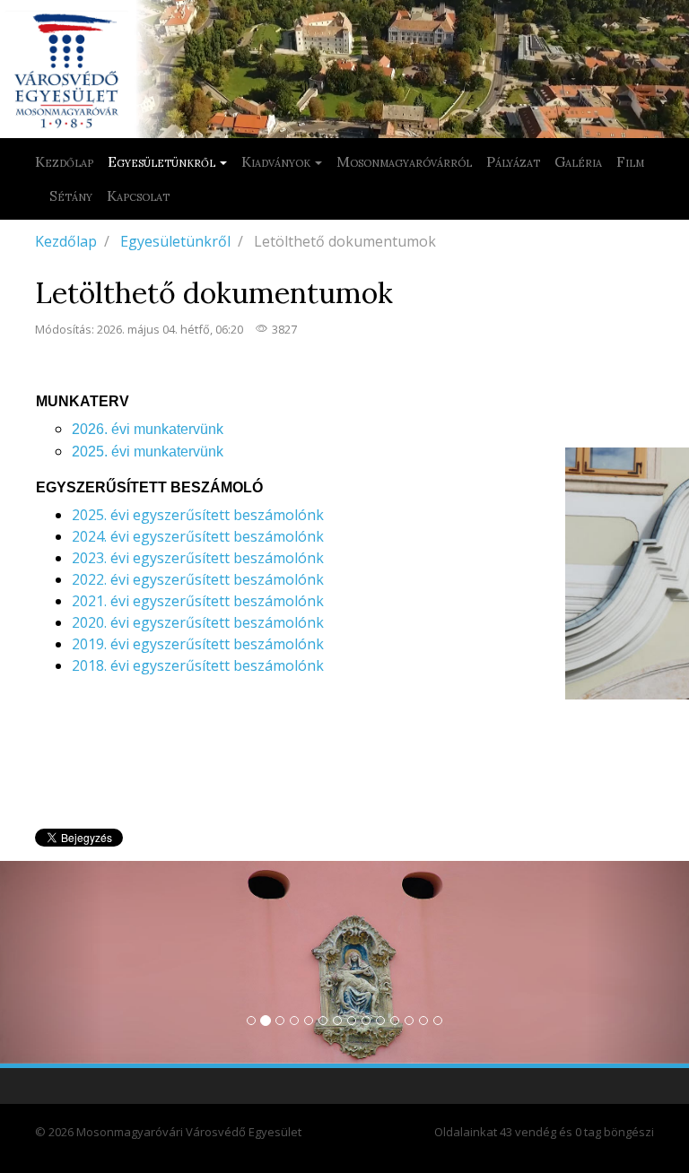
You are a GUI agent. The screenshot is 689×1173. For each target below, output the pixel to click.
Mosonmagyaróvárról (404, 161)
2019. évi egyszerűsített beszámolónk (198, 644)
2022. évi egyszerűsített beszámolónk (198, 579)
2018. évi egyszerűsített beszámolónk (198, 665)
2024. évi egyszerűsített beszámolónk (198, 536)
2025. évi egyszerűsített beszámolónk (198, 515)
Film (630, 161)
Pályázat (513, 161)
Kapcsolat (138, 195)
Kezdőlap (64, 161)
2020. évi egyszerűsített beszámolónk (198, 622)
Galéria (578, 161)
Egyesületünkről (161, 161)
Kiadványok (275, 161)
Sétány (70, 195)
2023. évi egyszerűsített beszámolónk (198, 558)
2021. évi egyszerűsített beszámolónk (198, 601)
